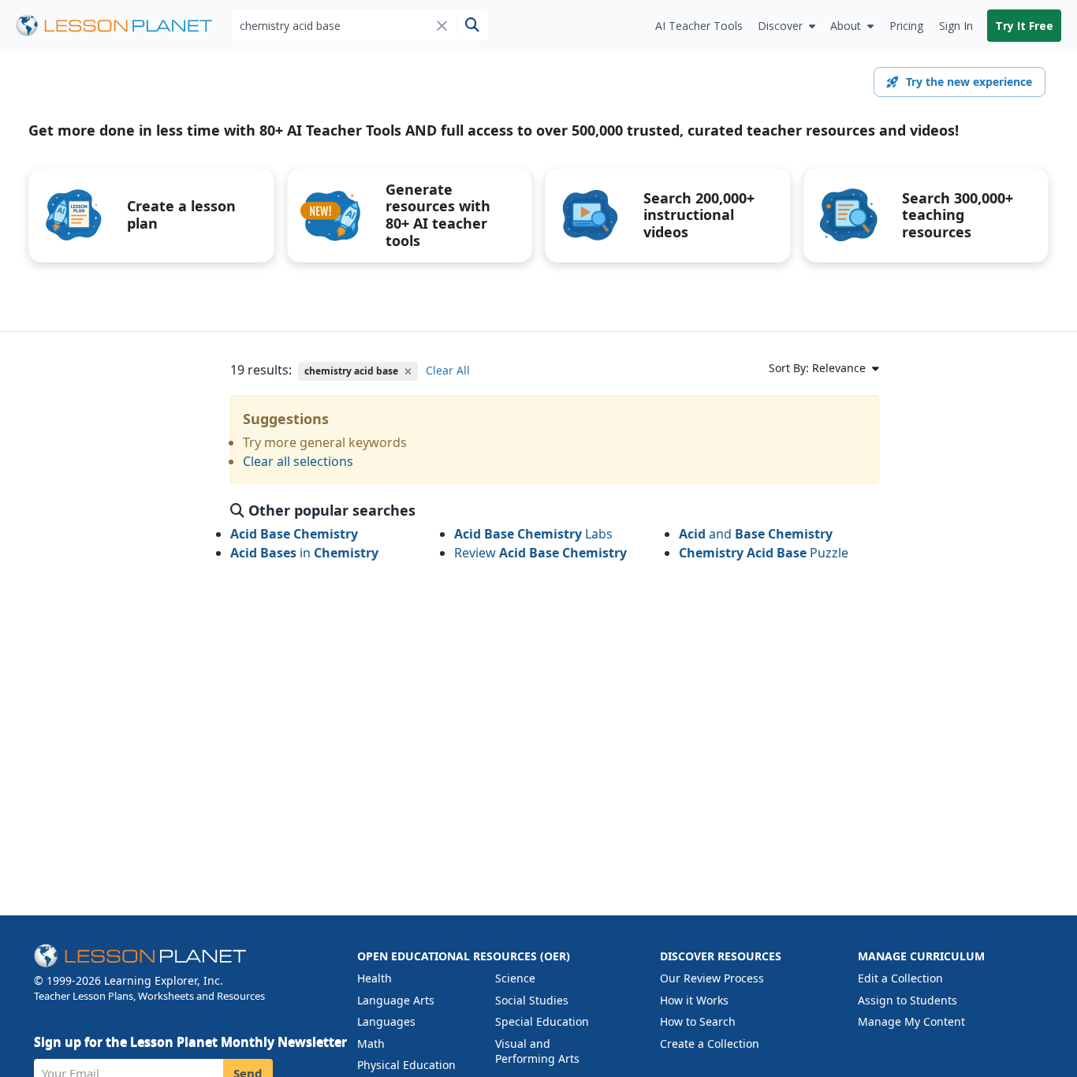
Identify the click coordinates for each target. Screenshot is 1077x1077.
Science (515, 978)
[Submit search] (472, 25)
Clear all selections (298, 461)
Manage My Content (911, 1021)
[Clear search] (442, 25)
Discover (780, 25)
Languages (386, 1021)
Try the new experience (969, 81)
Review (540, 552)
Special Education (542, 1021)
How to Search (698, 1021)
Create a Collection (709, 1043)
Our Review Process (712, 978)
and (756, 533)
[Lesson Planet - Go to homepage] (123, 25)
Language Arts (395, 1000)
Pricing (906, 25)
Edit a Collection (900, 978)
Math (371, 1043)
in (304, 552)
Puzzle (763, 552)
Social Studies (531, 1000)
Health (374, 978)
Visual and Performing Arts (537, 1051)
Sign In (956, 25)
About (845, 25)
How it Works (694, 1000)
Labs (533, 533)
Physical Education (406, 1064)
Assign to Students (907, 1000)
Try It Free (1024, 25)
